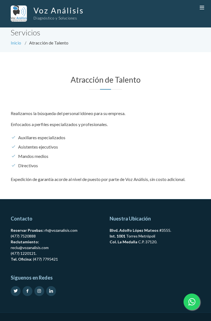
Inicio (16, 42)
